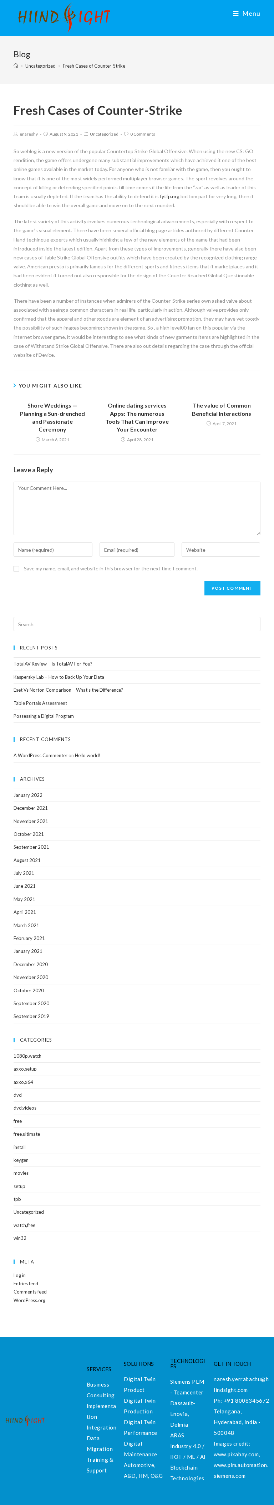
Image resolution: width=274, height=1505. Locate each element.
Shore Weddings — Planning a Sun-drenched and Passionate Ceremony (52, 417)
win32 (20, 1238)
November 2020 (31, 977)
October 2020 (29, 990)
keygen (21, 1160)
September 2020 (31, 1003)
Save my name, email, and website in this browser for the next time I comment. (111, 568)
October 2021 (29, 834)
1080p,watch (27, 1056)
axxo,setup (25, 1069)
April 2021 (25, 912)
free (18, 1121)
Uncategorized (104, 134)
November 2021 (31, 821)
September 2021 (31, 847)
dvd (18, 1095)
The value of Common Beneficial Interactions (221, 409)
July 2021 (24, 873)
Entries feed (26, 1283)
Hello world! (88, 755)
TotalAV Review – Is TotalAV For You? (53, 664)
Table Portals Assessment (40, 703)
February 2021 (29, 938)
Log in (20, 1275)
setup (19, 1186)
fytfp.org (169, 196)
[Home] (16, 66)
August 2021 (27, 860)
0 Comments (142, 134)
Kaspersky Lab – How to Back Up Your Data (59, 677)
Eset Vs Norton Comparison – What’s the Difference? (68, 690)
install (20, 1147)
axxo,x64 (23, 1082)
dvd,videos (25, 1108)
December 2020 (31, 964)
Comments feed (30, 1292)
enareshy (29, 134)
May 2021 (24, 899)
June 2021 (25, 886)
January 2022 (28, 795)
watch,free (24, 1225)
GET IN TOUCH (232, 1363)
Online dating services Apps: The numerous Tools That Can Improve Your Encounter (137, 417)
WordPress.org (29, 1300)
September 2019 (31, 1016)
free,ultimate (27, 1134)
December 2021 (31, 808)
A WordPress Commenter (40, 755)
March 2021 (26, 925)
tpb (17, 1199)
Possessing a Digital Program (44, 716)
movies (21, 1173)
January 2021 (28, 951)
